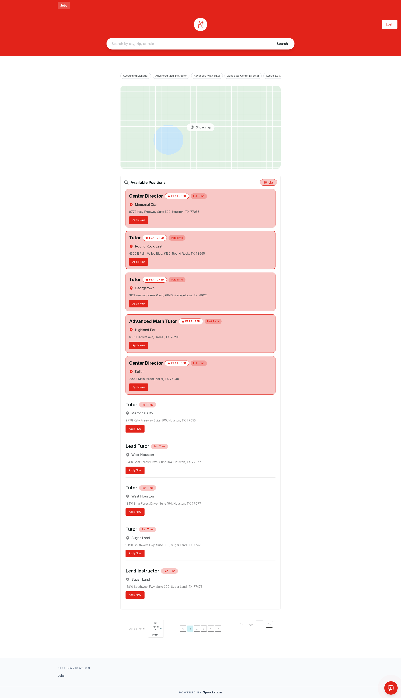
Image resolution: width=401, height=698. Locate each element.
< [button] (183, 628)
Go (269, 624)
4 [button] (211, 628)
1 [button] (190, 628)
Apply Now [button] (138, 220)
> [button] (218, 628)
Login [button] (389, 24)
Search (282, 44)
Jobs (63, 5)
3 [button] (203, 628)
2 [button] (197, 628)
